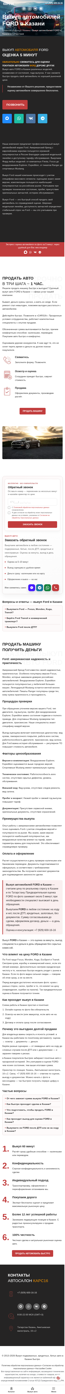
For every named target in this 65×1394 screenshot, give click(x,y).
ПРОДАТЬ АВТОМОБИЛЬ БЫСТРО (31, 1274)
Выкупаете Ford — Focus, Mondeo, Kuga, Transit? (28, 618)
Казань (26, 30)
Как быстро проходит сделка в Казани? (29, 1125)
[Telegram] (39, 587)
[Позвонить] (55, 587)
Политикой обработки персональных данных (31, 507)
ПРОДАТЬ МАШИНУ (32, 411)
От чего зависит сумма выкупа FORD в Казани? (27, 1118)
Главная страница (11, 30)
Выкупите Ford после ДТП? (22, 634)
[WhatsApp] (47, 587)
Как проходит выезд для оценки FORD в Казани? (28, 1141)
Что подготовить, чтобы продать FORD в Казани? (29, 1132)
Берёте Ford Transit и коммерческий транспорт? (26, 627)
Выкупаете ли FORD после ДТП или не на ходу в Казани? (29, 1150)
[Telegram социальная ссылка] (41, 8)
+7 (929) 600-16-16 (54, 3)
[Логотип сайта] (8, 3)
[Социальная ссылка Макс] (24, 8)
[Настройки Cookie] (55, 1377)
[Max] (31, 587)
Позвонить (15, 104)
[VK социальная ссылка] (35, 8)
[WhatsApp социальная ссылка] (29, 8)
